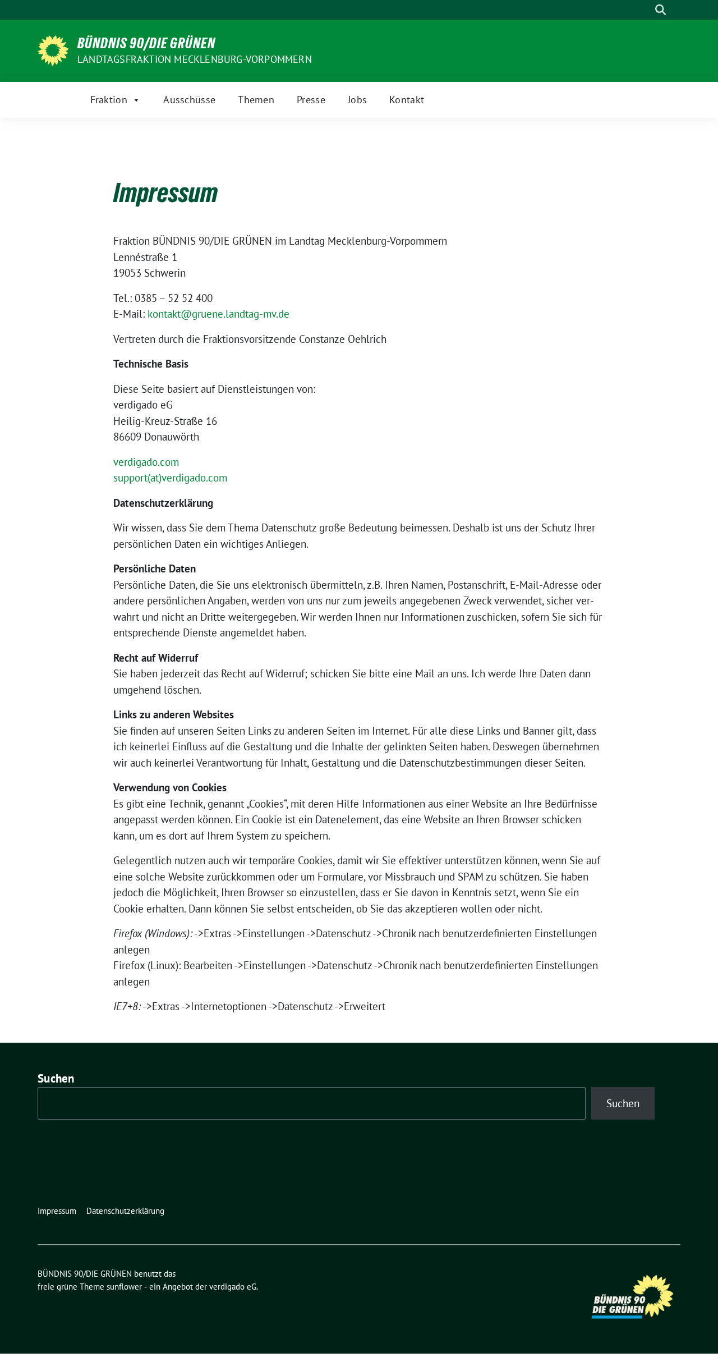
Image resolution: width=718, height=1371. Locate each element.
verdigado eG (232, 1286)
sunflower (124, 1286)
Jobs (357, 99)
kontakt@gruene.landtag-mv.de (218, 313)
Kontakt (406, 99)
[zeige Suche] (660, 10)
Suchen (56, 1078)
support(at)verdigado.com (170, 477)
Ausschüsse (189, 99)
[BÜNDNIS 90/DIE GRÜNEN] (53, 49)
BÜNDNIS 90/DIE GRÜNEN (146, 43)
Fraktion (108, 99)
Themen (256, 99)
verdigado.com (146, 462)
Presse (311, 99)
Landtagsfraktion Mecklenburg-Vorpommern (194, 59)
